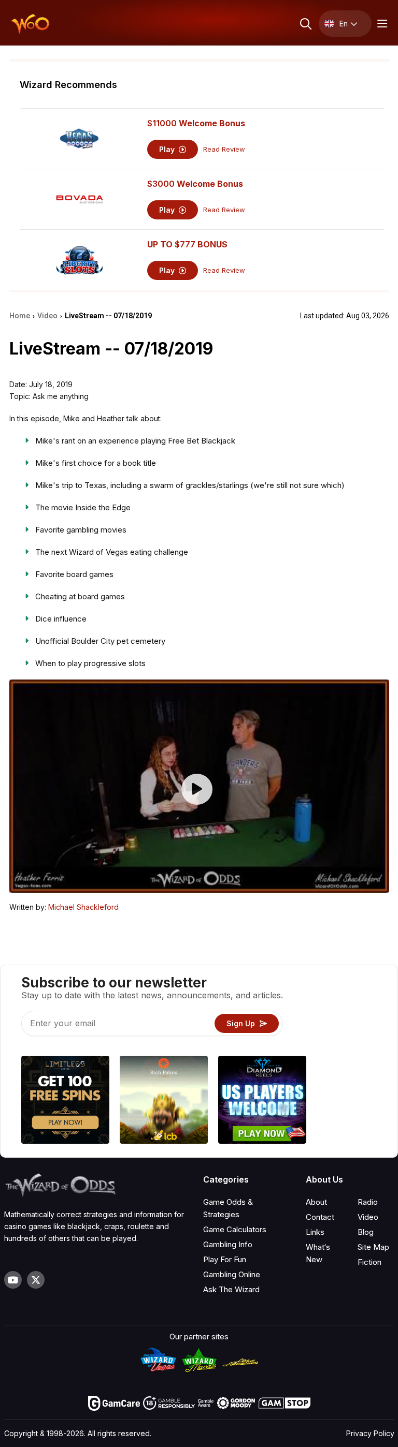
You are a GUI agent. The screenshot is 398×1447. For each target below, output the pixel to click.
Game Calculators (234, 1229)
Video (368, 1217)
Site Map (373, 1247)
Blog (366, 1232)
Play (168, 149)
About (316, 1202)
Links (315, 1232)
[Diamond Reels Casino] (262, 1101)
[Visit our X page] (36, 1280)
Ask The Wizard (231, 1289)
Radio (368, 1202)
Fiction (369, 1262)
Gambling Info (227, 1244)
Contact (320, 1217)
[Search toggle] (305, 23)
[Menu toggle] (381, 23)
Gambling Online (231, 1274)
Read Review (224, 149)
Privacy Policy (370, 1433)
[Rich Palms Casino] (164, 1101)
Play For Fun (224, 1259)
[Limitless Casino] (65, 1101)
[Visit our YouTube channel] (13, 1280)
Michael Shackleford (83, 907)
